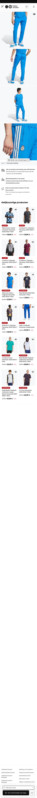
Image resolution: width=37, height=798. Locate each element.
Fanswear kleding (12, 163)
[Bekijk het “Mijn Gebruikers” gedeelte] (33, 7)
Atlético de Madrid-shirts (27, 782)
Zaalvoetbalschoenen (8, 772)
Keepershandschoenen (26, 772)
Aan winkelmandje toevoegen (17, 793)
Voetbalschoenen (6, 769)
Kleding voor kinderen (26, 769)
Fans (2, 163)
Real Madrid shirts (24, 775)
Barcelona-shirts (24, 778)
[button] (18, 180)
